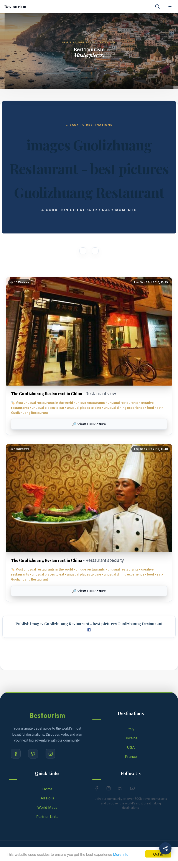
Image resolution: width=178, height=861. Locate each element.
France (131, 756)
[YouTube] (132, 789)
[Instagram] (50, 754)
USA (131, 747)
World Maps (47, 807)
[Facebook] (16, 754)
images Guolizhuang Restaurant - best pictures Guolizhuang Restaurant (96, 623)
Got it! (158, 854)
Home (47, 789)
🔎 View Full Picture (89, 424)
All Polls (47, 798)
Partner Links (47, 816)
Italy (130, 729)
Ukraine (130, 738)
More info (120, 854)
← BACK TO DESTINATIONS (89, 124)
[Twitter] (33, 754)
